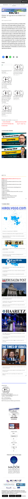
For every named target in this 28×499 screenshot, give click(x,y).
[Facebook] (10, 13)
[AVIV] (8, 482)
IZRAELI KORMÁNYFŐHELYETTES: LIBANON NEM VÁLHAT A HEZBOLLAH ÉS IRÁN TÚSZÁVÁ (6, 99)
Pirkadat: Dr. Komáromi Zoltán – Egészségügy (11, 143)
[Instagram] (18, 13)
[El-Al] (16, 482)
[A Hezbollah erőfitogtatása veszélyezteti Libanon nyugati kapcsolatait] (7, 79)
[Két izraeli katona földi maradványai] (18, 93)
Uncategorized (15, 120)
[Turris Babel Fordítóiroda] (21, 486)
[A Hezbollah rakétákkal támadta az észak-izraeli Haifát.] (7, 108)
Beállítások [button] (5, 495)
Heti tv (4, 175)
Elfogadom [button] (12, 495)
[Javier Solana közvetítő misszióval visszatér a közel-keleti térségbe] (18, 67)
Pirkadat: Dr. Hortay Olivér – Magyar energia (10, 156)
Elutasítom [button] (18, 495)
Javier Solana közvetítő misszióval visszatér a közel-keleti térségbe (18, 72)
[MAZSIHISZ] (9, 486)
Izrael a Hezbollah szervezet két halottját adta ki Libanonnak (8, 123)
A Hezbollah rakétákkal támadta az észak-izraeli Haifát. (7, 113)
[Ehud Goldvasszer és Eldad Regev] (7, 67)
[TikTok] (14, 13)
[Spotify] (16, 13)
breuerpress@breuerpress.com (11, 395)
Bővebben (24, 496)
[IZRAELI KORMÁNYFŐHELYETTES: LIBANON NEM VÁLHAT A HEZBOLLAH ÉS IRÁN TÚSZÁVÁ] (7, 93)
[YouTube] (12, 13)
